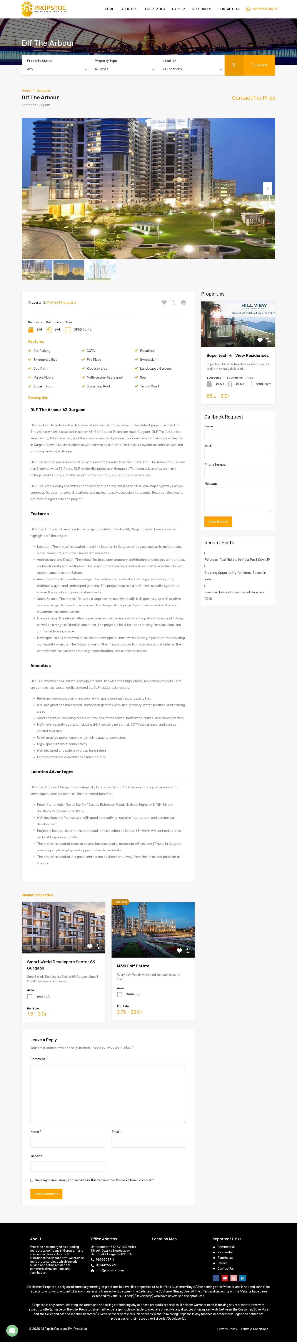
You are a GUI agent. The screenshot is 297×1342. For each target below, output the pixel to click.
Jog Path (40, 369)
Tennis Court (149, 386)
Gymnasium (148, 360)
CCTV (91, 351)
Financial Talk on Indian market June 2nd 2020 (234, 595)
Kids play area (97, 369)
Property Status (39, 61)
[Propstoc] (43, 15)
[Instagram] (233, 1278)
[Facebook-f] (216, 1278)
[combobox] (55, 70)
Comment (39, 1059)
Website (36, 1156)
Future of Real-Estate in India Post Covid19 (237, 560)
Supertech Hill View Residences (238, 355)
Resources (201, 9)
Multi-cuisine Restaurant (105, 377)
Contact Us (229, 9)
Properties (155, 9)
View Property (63, 943)
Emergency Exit (45, 360)
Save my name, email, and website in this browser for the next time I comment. (94, 1180)
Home (109, 9)
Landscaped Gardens (156, 369)
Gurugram (44, 91)
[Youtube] (225, 1278)
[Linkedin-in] (242, 1278)
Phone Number (215, 465)
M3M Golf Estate (133, 965)
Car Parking (41, 351)
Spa (143, 377)
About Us (129, 9)
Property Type (106, 61)
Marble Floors (43, 377)
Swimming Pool (98, 386)
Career (178, 9)
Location (169, 61)
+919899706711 (264, 9)
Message (211, 484)
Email (117, 1132)
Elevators (147, 351)
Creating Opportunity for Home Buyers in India (235, 576)
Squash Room (43, 386)
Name (35, 1132)
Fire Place (94, 360)
